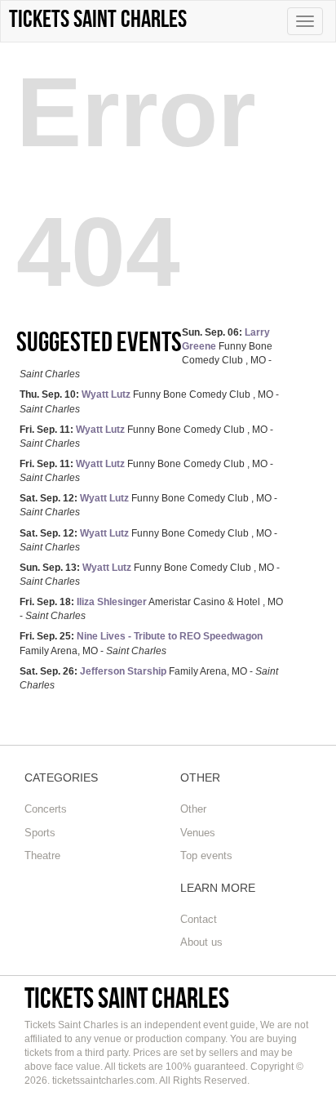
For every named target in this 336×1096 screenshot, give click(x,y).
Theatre (42, 855)
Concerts (45, 809)
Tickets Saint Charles (126, 997)
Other (193, 809)
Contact (198, 919)
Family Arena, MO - (141, 643)
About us (201, 942)
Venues (197, 832)
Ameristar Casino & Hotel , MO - (151, 609)
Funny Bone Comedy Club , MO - (149, 401)
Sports (39, 832)
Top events (206, 855)
